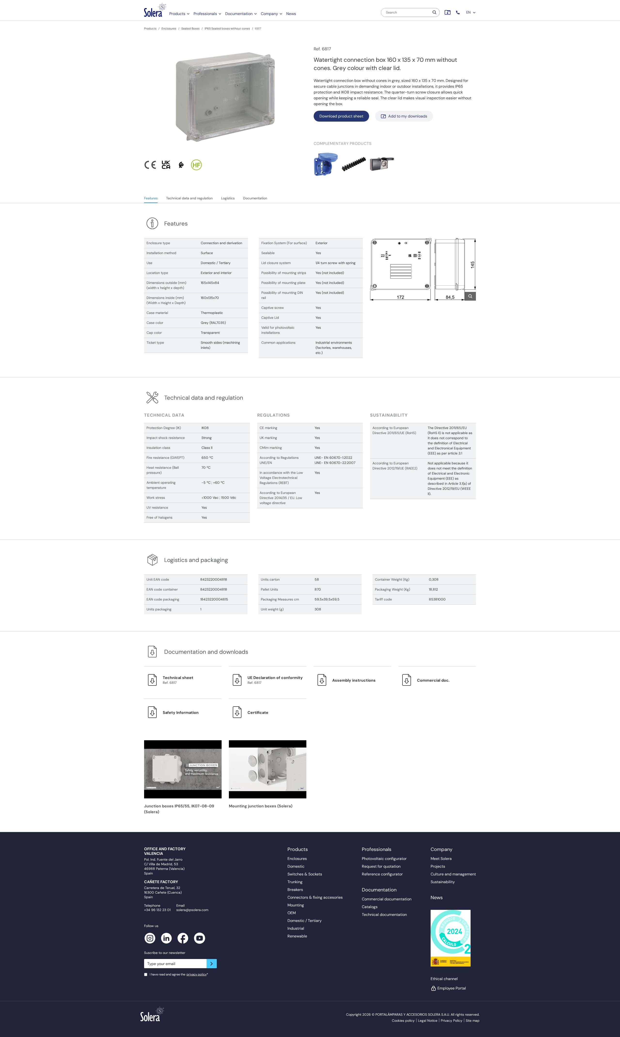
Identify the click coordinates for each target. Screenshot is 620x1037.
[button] (458, 12)
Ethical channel (444, 978)
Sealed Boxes (190, 29)
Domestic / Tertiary (304, 920)
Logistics (228, 198)
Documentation (239, 13)
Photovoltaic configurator (384, 858)
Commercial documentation (386, 899)
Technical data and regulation (189, 198)
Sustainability (443, 881)
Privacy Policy (451, 1020)
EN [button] (469, 12)
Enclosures (169, 29)
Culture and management (453, 874)
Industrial (295, 928)
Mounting (295, 905)
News (291, 13)
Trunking (294, 881)
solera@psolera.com (192, 910)
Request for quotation (381, 866)
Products (177, 13)
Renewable (297, 936)
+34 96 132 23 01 (157, 910)
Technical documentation (384, 914)
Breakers (295, 889)
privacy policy (196, 974)
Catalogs (370, 906)
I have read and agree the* (179, 974)
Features (151, 198)
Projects (438, 866)
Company (269, 13)
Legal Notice (427, 1020)
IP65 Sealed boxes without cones (227, 29)
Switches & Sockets (304, 874)
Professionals (205, 13)
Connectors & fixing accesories (315, 897)
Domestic (295, 866)
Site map (473, 1020)
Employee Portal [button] (451, 988)
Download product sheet (341, 116)
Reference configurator (382, 874)
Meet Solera (441, 858)
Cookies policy (403, 1020)
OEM (291, 912)
